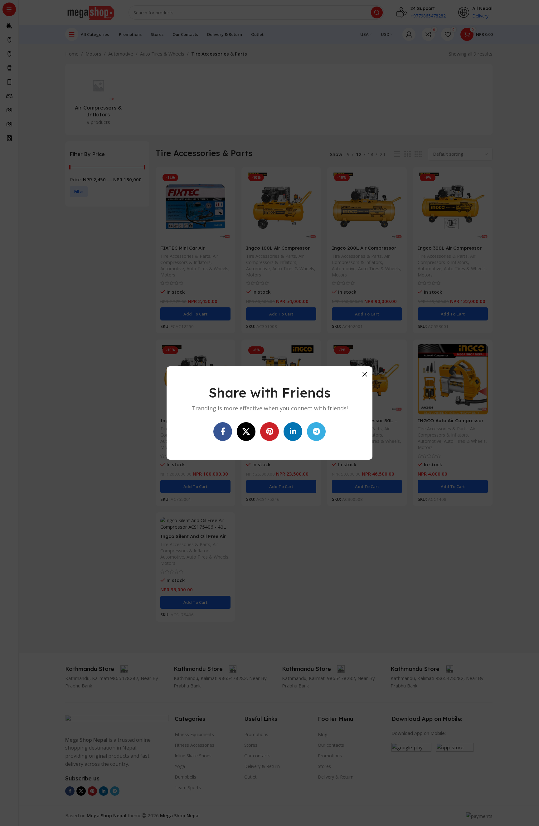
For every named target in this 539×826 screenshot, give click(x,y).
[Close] (364, 374)
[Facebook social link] (222, 431)
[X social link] (246, 431)
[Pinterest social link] (269, 431)
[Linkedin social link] (293, 431)
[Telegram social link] (316, 431)
